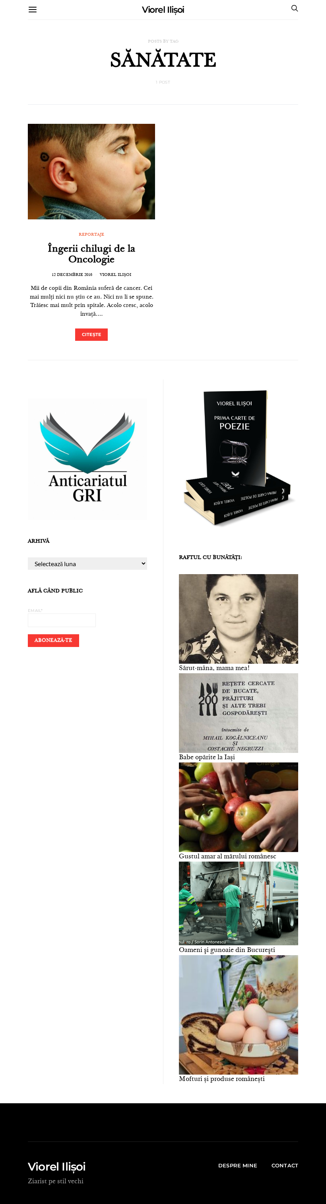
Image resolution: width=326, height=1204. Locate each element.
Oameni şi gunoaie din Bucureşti (227, 950)
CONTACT (285, 1165)
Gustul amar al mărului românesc (227, 857)
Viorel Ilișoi (163, 9)
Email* (35, 610)
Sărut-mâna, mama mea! (214, 668)
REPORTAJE (91, 235)
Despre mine (237, 1165)
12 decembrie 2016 (72, 275)
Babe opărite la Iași (207, 757)
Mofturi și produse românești (222, 1079)
